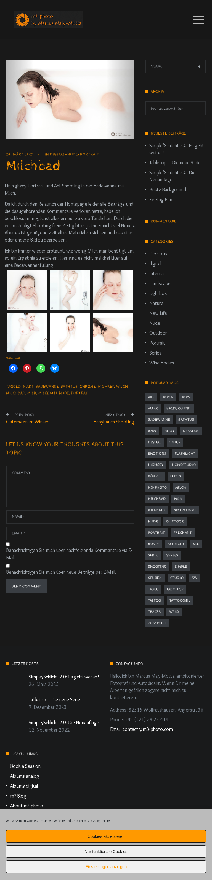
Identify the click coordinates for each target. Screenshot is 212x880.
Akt (30, 386)
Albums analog (24, 776)
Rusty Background (167, 190)
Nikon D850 (185, 510)
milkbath (47, 393)
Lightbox (158, 293)
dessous (191, 431)
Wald (174, 612)
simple (181, 567)
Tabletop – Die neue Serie (175, 163)
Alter (153, 408)
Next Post (115, 415)
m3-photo (157, 487)
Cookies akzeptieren (106, 836)
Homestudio (184, 465)
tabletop (175, 589)
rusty (154, 544)
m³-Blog (18, 796)
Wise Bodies (161, 363)
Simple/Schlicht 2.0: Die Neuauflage (172, 176)
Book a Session (25, 766)
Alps (186, 397)
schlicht (176, 544)
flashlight (185, 454)
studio (177, 578)
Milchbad (15, 393)
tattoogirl (179, 601)
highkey (106, 386)
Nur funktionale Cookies (106, 851)
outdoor (175, 521)
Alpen (168, 397)
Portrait (89, 154)
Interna (156, 273)
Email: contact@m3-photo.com (141, 729)
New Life (158, 313)
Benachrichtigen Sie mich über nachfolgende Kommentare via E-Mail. (69, 553)
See (196, 544)
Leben (175, 476)
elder (175, 442)
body (170, 431)
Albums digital (24, 786)
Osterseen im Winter (27, 422)
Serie (153, 555)
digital (57, 154)
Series (155, 353)
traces (154, 612)
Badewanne (47, 386)
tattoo (154, 601)
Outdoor (158, 333)
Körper (155, 476)
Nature (156, 303)
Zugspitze (157, 623)
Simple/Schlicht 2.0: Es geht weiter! (176, 149)
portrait (80, 393)
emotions (157, 454)
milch (122, 386)
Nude (72, 154)
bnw (152, 431)
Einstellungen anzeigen (106, 866)
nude (64, 393)
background (178, 408)
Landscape (160, 283)
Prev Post (24, 415)
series (172, 555)
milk (31, 393)
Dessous (158, 254)
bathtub (69, 386)
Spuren (155, 578)
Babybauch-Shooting (114, 422)
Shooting (157, 567)
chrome (88, 386)
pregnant (182, 533)
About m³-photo (26, 806)
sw (194, 578)
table (153, 589)
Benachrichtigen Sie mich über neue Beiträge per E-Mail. (61, 572)
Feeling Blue (161, 200)
